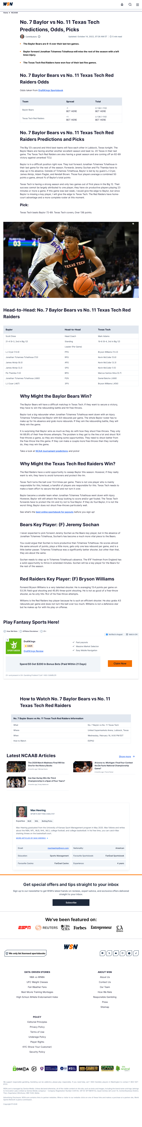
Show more (125, 756)
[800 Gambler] (89, 1068)
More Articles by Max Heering (31, 838)
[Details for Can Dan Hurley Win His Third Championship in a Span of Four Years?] (16, 783)
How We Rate (105, 992)
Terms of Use (37, 1031)
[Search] (130, 4)
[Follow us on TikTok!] (136, 953)
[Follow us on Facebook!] (102, 953)
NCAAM (14, 13)
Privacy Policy (37, 1027)
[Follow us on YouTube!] (116, 953)
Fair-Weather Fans (37, 987)
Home (5, 13)
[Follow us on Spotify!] (129, 953)
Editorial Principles (37, 1022)
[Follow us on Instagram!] (122, 953)
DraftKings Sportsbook (50, 90)
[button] (137, 4)
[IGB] (48, 1068)
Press (105, 1002)
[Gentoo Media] (68, 1068)
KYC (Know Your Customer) (37, 1046)
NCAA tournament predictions (52, 451)
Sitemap (105, 1007)
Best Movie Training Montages (37, 992)
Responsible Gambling (104, 997)
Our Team (105, 987)
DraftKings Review (33, 651)
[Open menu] (137, 4)
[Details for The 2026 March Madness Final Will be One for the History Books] (16, 767)
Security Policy (37, 1051)
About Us (105, 977)
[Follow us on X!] (109, 953)
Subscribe (71, 902)
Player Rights (37, 1041)
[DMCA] (20, 1068)
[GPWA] (107, 1068)
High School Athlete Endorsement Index (37, 997)
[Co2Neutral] (123, 1068)
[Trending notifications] (122, 4)
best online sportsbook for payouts (54, 512)
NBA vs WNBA (37, 977)
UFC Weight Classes (37, 982)
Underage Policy (37, 1036)
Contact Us (105, 982)
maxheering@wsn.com (58, 848)
